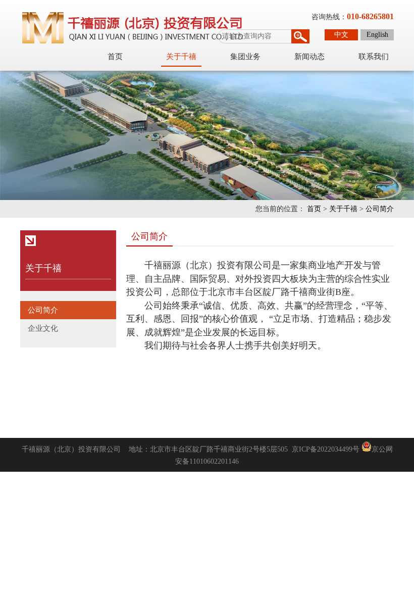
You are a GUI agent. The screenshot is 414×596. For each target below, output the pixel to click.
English (377, 34)
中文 (341, 34)
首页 (115, 57)
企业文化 (43, 328)
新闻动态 (309, 57)
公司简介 (380, 209)
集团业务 (245, 57)
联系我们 (373, 57)
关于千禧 (181, 57)
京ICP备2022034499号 (325, 449)
